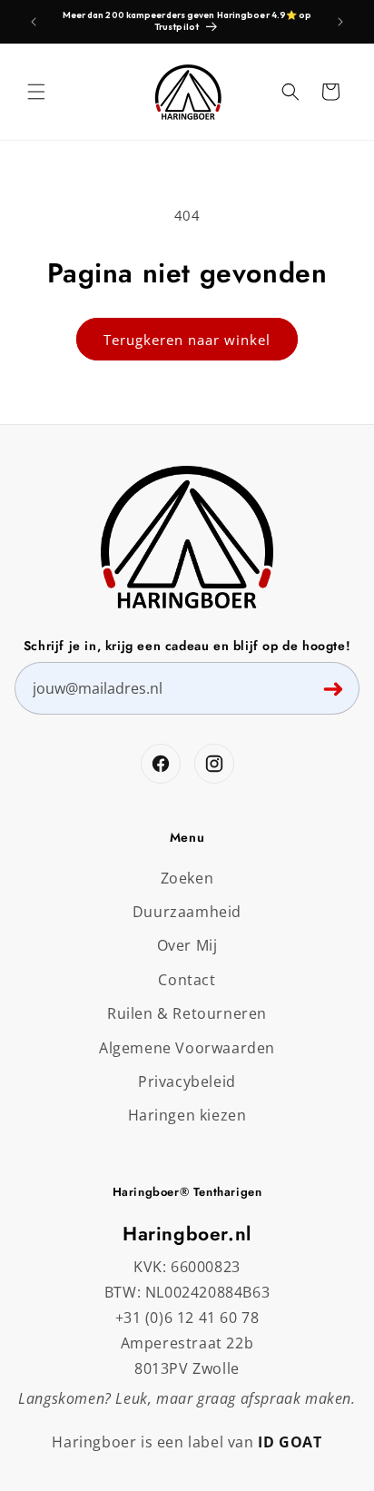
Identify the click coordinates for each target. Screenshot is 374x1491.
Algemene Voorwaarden (187, 1048)
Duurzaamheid (187, 912)
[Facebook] (161, 764)
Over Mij (187, 945)
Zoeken (187, 878)
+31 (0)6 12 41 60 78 (187, 1318)
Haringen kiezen (187, 1115)
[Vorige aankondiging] (34, 22)
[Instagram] (214, 764)
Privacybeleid (187, 1081)
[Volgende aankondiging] (340, 22)
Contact (186, 980)
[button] (36, 92)
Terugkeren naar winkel (187, 340)
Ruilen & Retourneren (187, 1013)
